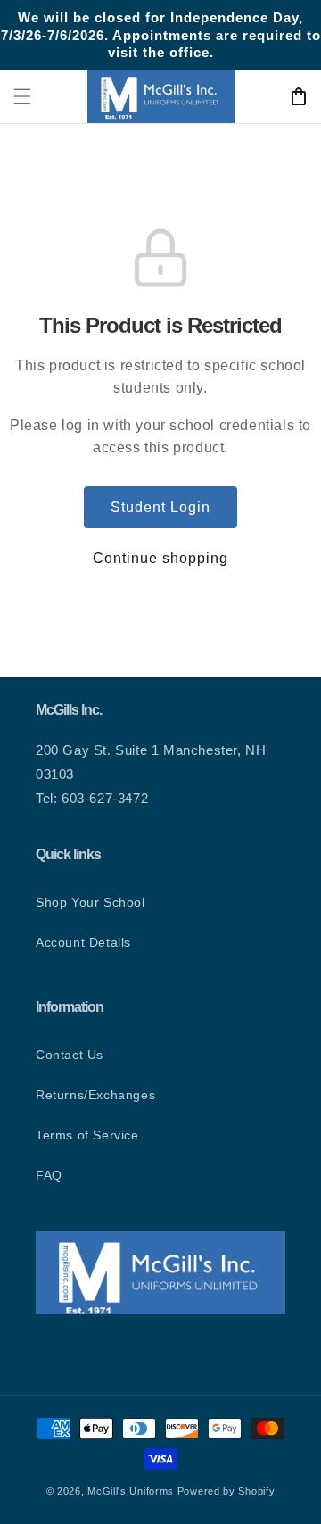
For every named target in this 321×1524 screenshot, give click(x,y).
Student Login (160, 507)
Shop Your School (90, 902)
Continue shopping (160, 558)
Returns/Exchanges (95, 1095)
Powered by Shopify (226, 1491)
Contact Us (69, 1055)
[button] (22, 96)
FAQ (49, 1175)
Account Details (83, 942)
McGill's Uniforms (130, 1491)
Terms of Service (87, 1135)
